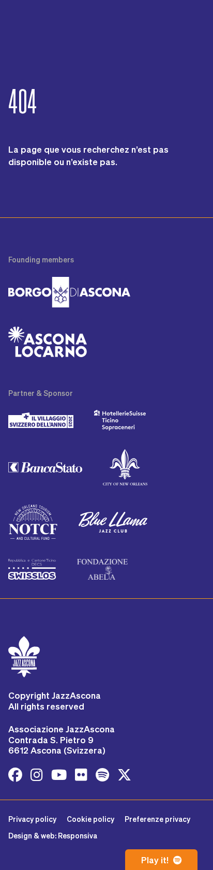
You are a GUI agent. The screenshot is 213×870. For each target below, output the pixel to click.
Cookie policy (90, 819)
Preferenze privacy (157, 819)
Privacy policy (32, 819)
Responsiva (77, 835)
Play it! (156, 859)
